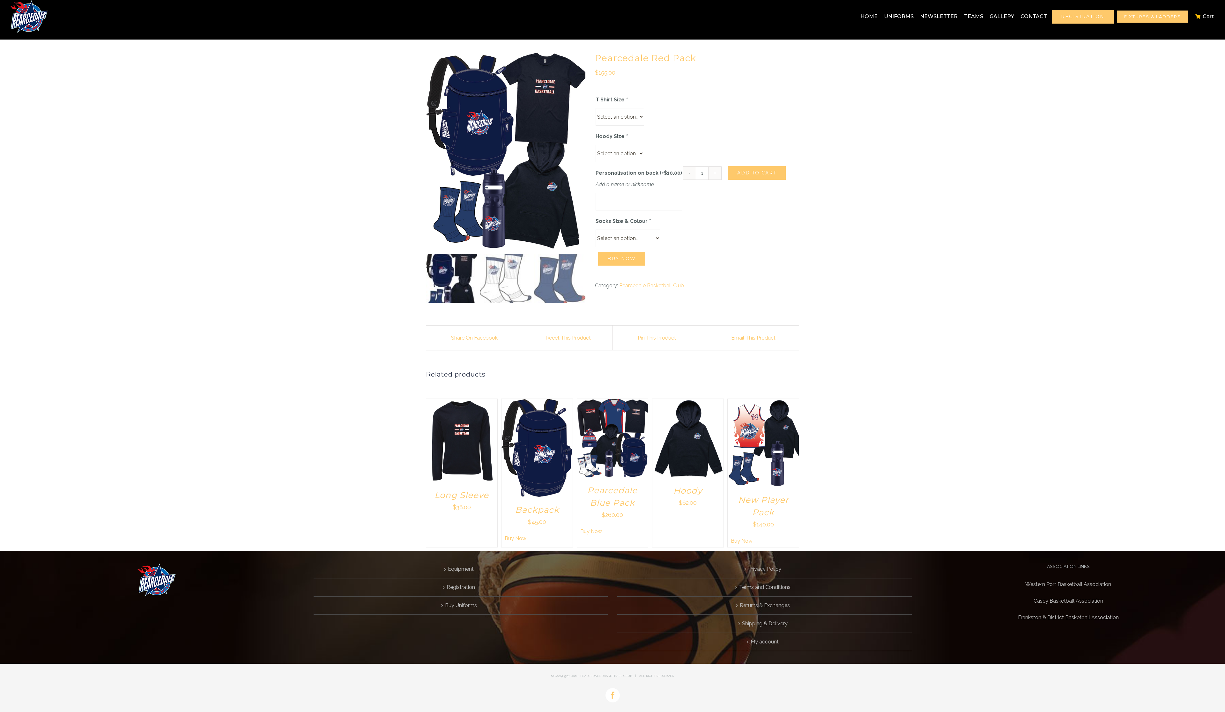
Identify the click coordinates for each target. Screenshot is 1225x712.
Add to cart (756, 173)
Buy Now (621, 258)
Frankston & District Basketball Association (1068, 617)
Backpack (537, 510)
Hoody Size (611, 136)
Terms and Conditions (765, 587)
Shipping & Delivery (765, 623)
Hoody (687, 491)
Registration (461, 587)
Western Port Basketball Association (1068, 584)
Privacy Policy (764, 569)
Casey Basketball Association (1068, 601)
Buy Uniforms (461, 605)
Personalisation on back (639, 173)
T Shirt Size (611, 100)
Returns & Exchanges (765, 605)
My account (765, 642)
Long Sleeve (461, 495)
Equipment (461, 569)
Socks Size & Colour (623, 221)
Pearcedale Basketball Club (651, 286)
